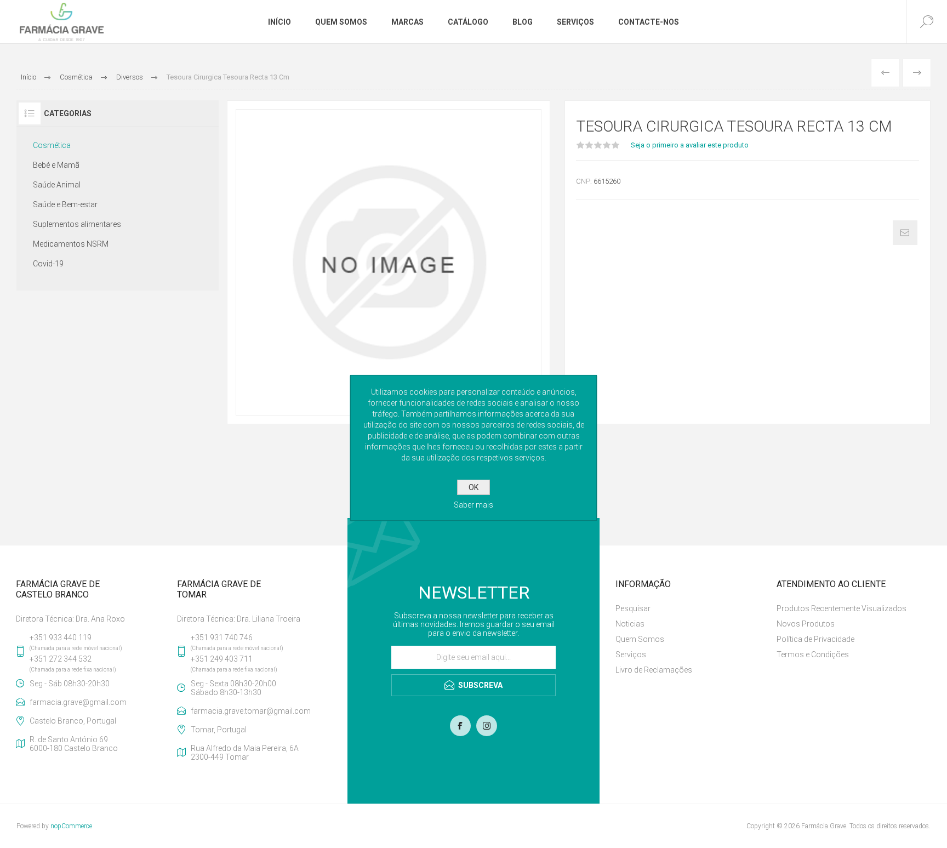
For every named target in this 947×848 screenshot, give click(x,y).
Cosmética (52, 145)
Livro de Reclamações (653, 669)
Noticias (629, 623)
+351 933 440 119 (61, 637)
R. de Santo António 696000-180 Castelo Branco (74, 744)
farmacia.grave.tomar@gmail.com (251, 711)
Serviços (630, 654)
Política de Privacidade (815, 639)
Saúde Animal (57, 184)
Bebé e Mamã (56, 165)
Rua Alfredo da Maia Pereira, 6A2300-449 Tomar (245, 752)
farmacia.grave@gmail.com (78, 702)
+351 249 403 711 (222, 659)
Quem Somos (639, 639)
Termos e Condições (813, 654)
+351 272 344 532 (61, 659)
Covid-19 (48, 263)
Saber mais (473, 504)
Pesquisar (633, 608)
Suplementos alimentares (77, 224)
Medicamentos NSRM (71, 244)
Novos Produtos (806, 623)
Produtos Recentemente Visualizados (841, 608)
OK (473, 487)
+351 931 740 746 (222, 637)
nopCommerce (71, 826)
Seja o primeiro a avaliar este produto (690, 145)
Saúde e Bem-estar (65, 204)
